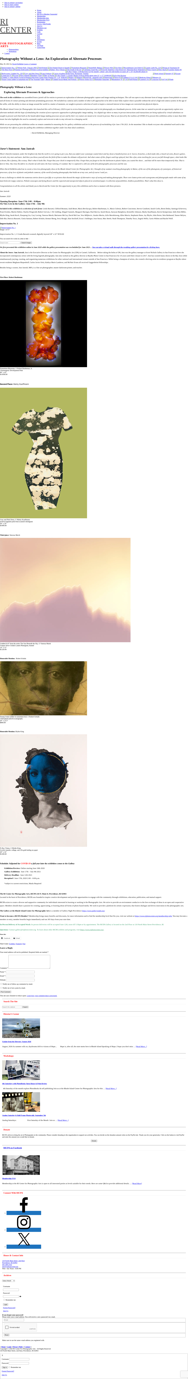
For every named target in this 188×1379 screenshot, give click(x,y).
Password (6, 1293)
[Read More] (137, 1183)
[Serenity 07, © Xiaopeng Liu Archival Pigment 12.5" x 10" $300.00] (169, 74)
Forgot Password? (9, 1308)
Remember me (16, 1367)
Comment (4, 968)
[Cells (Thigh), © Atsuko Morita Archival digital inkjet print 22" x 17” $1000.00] (83, 75)
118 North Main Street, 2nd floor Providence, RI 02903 (13, 1262)
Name (2, 972)
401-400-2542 (7, 1265)
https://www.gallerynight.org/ (93, 911)
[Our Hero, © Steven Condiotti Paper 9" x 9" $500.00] (117, 68)
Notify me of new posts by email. (14, 988)
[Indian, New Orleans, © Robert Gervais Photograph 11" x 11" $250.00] (57, 70)
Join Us (5, 1311)
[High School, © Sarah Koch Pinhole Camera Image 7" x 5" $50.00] (158, 74)
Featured (19, 944)
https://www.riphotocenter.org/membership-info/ (153, 916)
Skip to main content (11, 5)
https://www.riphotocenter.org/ (92, 930)
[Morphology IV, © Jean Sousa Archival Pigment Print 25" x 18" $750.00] (116, 79)
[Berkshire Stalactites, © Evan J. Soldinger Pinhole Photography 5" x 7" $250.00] (101, 79)
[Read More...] (141, 1046)
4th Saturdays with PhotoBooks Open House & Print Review (24, 1084)
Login (9, 1347)
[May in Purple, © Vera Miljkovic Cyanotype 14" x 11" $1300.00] (49, 75)
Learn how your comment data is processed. (42, 996)
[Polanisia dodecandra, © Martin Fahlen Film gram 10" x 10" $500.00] (21, 70)
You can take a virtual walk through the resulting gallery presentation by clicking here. (126, 247)
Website (2, 980)
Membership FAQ (9, 1178)
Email (2, 976)
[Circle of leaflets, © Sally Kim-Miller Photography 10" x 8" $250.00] (58, 74)
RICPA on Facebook (12, 1148)
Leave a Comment (30, 64)
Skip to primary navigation (13, 3)
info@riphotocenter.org (10, 1267)
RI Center (16, 25)
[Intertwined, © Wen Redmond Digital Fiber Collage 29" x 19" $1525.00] (108, 77)
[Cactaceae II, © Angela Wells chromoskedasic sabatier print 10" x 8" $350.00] (154, 79)
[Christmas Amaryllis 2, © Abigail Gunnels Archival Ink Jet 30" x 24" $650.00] (90, 70)
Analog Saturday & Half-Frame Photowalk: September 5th (24, 1115)
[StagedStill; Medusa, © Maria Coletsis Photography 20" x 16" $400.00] (95, 68)
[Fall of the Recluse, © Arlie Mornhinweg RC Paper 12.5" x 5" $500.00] (118, 75)
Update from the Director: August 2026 (16, 1042)
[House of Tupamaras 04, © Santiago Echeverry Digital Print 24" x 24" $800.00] (170, 68)
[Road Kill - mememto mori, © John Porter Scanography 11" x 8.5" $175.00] (93, 77)
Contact (27, 1347)
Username (6, 1286)
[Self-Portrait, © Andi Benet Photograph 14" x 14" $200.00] (42, 68)
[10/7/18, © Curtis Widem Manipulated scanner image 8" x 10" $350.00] (164, 79)
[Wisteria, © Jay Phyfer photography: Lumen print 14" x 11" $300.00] (79, 77)
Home (3, 1347)
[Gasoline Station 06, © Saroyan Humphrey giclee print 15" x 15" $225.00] (174, 70)
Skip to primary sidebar (12, 7)
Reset (6, 1335)
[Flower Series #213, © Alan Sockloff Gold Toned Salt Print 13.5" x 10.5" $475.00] (85, 79)
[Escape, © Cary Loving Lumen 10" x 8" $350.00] (177, 74)
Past (24, 944)
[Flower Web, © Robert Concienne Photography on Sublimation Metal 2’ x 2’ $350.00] (108, 68)
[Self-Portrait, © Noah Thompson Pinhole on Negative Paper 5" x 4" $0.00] (133, 79)
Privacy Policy (18, 1347)
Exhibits (12, 944)
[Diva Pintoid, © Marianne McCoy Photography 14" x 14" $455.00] (24, 75)
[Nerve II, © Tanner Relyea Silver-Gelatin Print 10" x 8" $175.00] (117, 77)
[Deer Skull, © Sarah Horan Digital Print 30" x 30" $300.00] (161, 70)
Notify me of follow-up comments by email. (18, 984)
